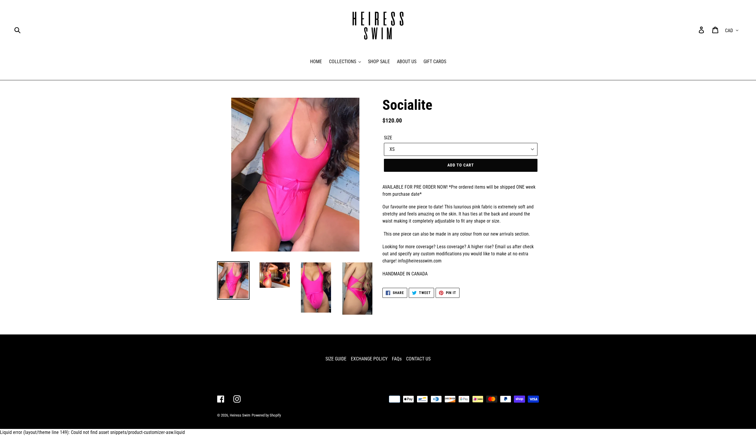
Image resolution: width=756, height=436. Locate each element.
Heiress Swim (240, 415)
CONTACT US (418, 359)
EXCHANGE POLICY (369, 359)
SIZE (388, 138)
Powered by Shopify (266, 415)
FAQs (397, 359)
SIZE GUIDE (335, 359)
